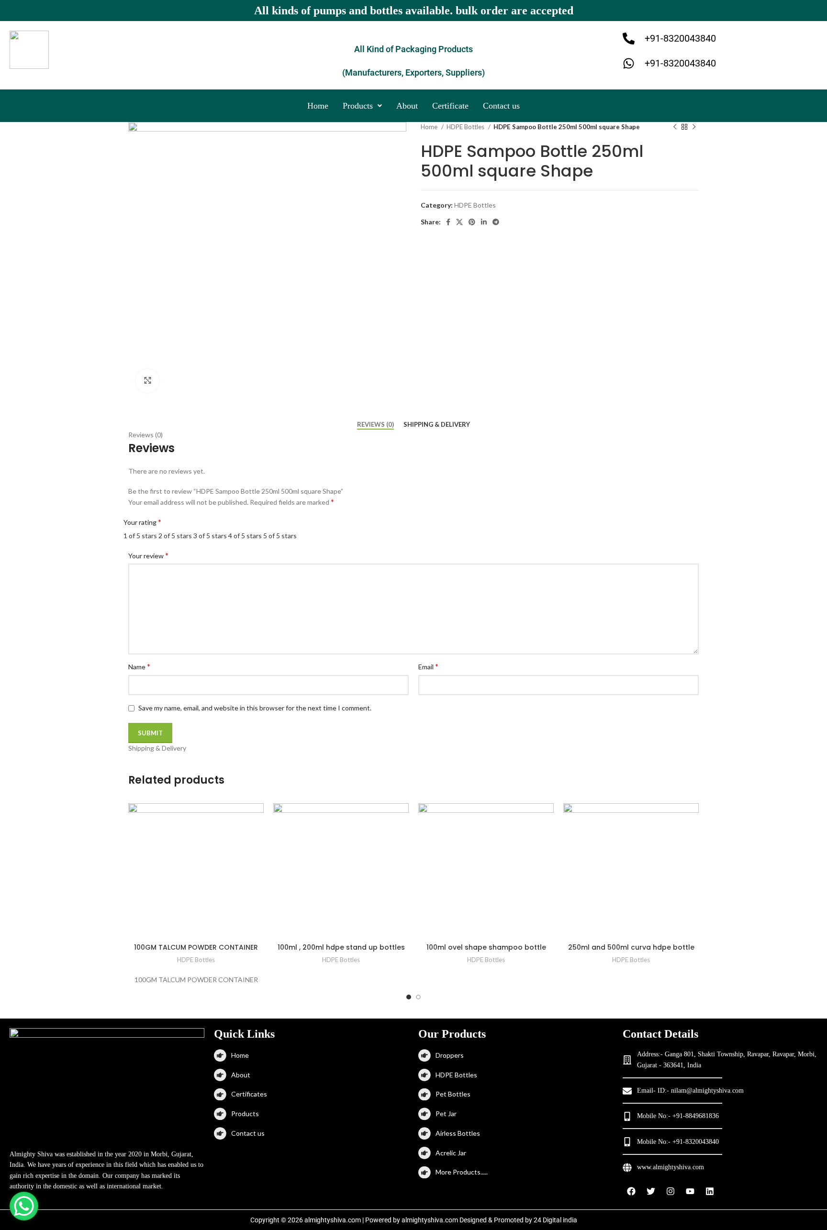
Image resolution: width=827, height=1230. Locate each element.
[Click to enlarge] (147, 381)
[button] (362, 105)
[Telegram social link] (496, 222)
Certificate (450, 106)
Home (317, 106)
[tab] (375, 425)
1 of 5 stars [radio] (140, 536)
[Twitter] (650, 1191)
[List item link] (311, 1055)
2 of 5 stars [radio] (175, 536)
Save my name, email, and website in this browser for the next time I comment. (254, 708)
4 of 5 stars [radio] (245, 536)
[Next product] (694, 127)
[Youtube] (690, 1191)
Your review (148, 555)
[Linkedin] (709, 1191)
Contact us (501, 106)
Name (139, 666)
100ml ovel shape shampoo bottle (486, 947)
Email (428, 666)
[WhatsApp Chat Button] (24, 1206)
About (407, 106)
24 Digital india (555, 1220)
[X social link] (459, 222)
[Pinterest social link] (472, 222)
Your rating (142, 521)
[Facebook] (631, 1191)
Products (358, 106)
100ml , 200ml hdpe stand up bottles (341, 947)
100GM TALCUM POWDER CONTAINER (196, 947)
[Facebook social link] (448, 222)
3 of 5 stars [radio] (210, 536)
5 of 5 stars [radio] (280, 536)
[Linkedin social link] (484, 222)
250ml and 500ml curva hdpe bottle (631, 947)
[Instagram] (670, 1191)
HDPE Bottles (466, 127)
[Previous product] (675, 127)
